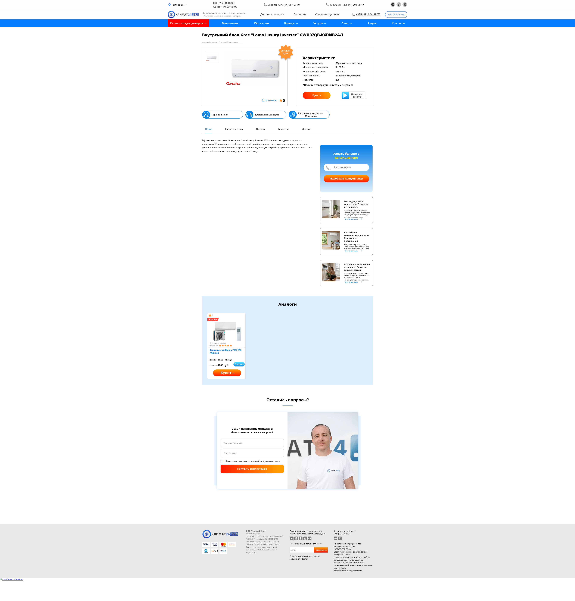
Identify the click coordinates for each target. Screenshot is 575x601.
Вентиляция (230, 23)
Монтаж (306, 128)
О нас (345, 23)
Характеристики (234, 128)
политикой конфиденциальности (265, 461)
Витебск (177, 4)
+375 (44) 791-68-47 (353, 4)
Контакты (398, 23)
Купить (316, 95)
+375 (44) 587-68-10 (289, 4)
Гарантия (300, 14)
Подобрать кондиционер (346, 178)
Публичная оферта (298, 558)
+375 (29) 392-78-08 (342, 549)
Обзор (208, 128)
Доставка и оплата (272, 14)
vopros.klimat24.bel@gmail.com (348, 570)
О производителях (327, 14)
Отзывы (260, 128)
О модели (239, 364)
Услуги (318, 23)
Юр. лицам (261, 23)
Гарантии (283, 128)
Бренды (289, 23)
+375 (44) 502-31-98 (342, 554)
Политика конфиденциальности (305, 556)
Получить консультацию (252, 469)
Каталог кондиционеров (186, 23)
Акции (372, 23)
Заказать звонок (396, 14)
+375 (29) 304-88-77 (368, 14)
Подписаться (321, 550)
